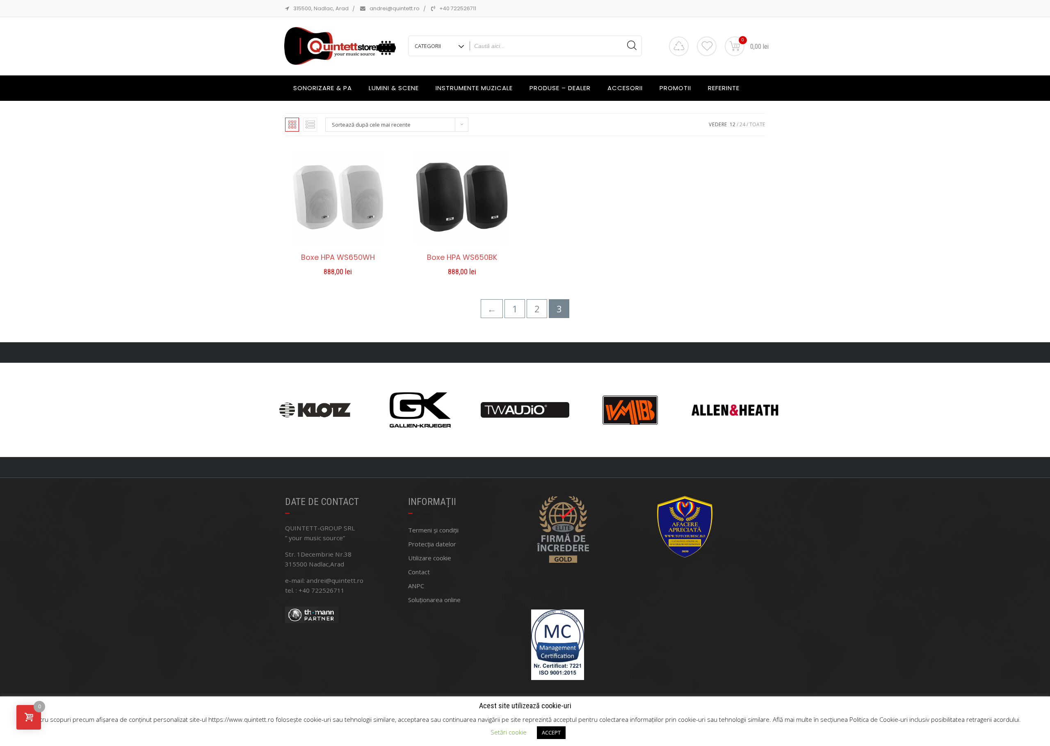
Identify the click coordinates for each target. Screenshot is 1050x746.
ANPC (416, 586)
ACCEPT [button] (551, 732)
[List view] (310, 125)
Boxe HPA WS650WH (338, 257)
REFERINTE (724, 88)
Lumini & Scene (394, 88)
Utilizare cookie (429, 558)
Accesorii (625, 88)
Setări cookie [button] (509, 732)
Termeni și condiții (433, 530)
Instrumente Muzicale (474, 88)
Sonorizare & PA (322, 88)
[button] (338, 273)
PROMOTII (675, 88)
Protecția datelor (432, 544)
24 (742, 124)
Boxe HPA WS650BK (462, 257)
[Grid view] (292, 125)
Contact (419, 572)
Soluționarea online (434, 600)
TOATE (757, 124)
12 (732, 124)
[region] (525, 410)
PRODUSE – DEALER (560, 88)
